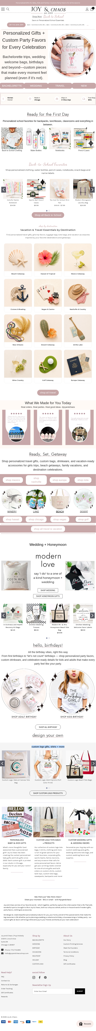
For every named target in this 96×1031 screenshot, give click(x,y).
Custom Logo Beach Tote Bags (80, 780)
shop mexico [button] (13, 480)
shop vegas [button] (59, 519)
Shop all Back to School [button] (48, 215)
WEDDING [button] (36, 85)
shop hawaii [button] (12, 519)
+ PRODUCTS (48, 843)
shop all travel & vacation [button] (48, 529)
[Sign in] (87, 9)
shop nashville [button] (36, 480)
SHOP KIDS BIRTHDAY (71, 716)
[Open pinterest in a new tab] (45, 977)
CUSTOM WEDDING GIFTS (80, 840)
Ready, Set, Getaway (48, 454)
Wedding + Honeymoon (48, 544)
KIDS (18, 843)
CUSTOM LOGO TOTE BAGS (48, 840)
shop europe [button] (60, 480)
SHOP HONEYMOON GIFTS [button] (48, 596)
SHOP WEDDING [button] (48, 590)
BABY (10, 843)
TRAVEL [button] (60, 85)
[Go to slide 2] (92, 190)
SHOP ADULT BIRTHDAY (24, 716)
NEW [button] (84, 85)
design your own (48, 735)
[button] (72, 55)
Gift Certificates (69, 964)
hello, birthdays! (48, 645)
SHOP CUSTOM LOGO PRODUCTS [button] (48, 793)
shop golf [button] (83, 519)
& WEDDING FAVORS (80, 843)
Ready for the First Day (48, 114)
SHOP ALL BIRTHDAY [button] (48, 727)
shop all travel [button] (48, 392)
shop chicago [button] (36, 519)
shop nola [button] (83, 480)
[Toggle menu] (3, 9)
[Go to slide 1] (3, 190)
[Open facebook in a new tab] (39, 977)
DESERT (84, 511)
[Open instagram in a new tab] (33, 977)
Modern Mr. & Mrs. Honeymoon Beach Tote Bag (59, 627)
